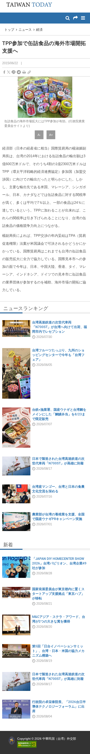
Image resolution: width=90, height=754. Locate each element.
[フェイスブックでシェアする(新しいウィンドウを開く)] (4, 72)
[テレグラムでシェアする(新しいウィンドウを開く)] (18, 72)
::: (4, 2)
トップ (9, 29)
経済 (39, 29)
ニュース (25, 29)
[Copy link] (29, 72)
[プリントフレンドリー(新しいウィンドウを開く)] (24, 72)
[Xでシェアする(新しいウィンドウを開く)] (8, 72)
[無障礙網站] (26, 744)
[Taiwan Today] (27, 6)
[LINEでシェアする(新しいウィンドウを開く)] (13, 72)
